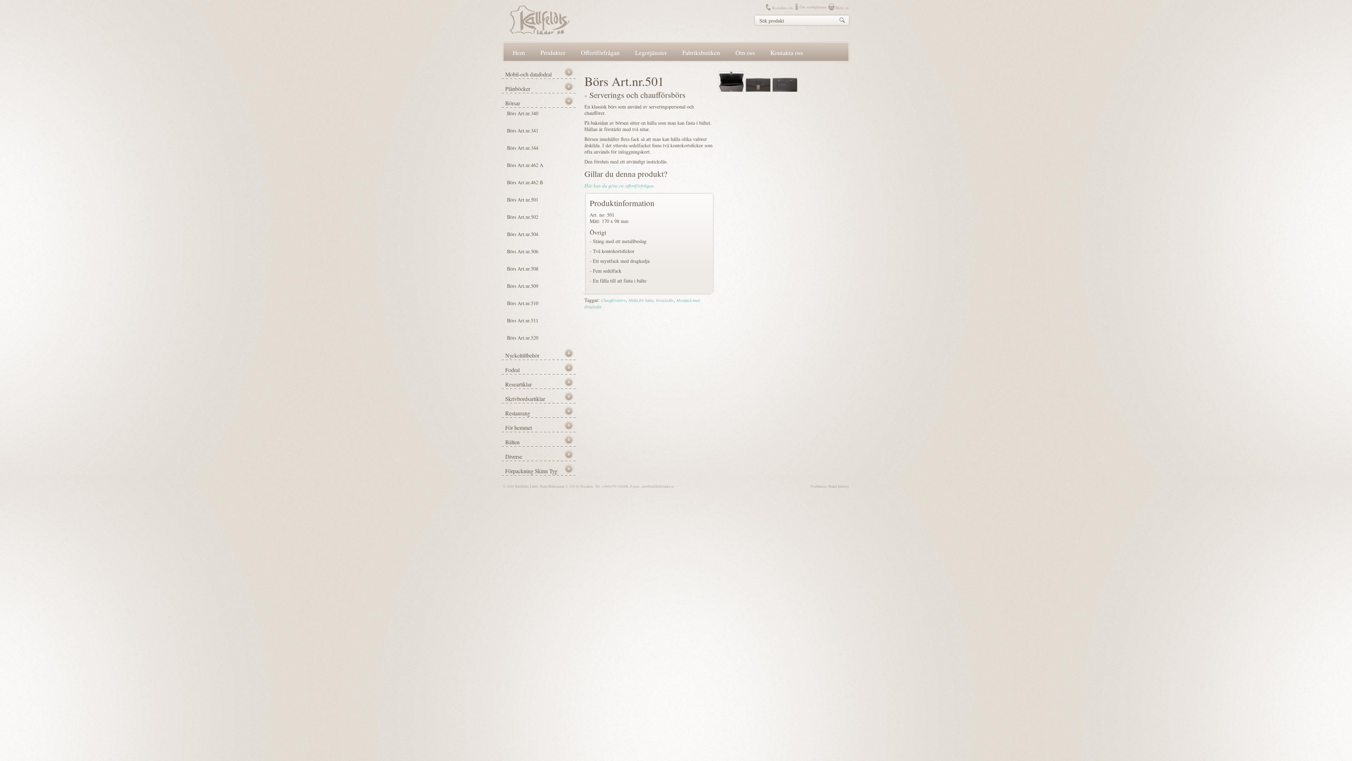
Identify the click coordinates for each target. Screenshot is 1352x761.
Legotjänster (651, 52)
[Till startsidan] (539, 32)
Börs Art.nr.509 (522, 286)
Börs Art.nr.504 (522, 234)
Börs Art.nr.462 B (525, 182)
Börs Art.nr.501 (522, 199)
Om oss (745, 52)
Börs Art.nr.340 (522, 113)
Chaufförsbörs (613, 300)
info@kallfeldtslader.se (657, 486)
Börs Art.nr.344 (522, 147)
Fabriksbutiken (701, 52)
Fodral (512, 369)
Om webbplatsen (813, 7)
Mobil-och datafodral (528, 74)
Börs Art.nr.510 (522, 303)
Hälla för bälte (640, 300)
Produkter (552, 52)
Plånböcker (517, 88)
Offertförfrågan (600, 52)
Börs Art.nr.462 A (525, 165)
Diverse (513, 456)
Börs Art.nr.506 (522, 251)
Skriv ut (842, 7)
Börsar (512, 103)
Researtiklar (518, 384)
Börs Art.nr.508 (522, 268)
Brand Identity (838, 486)
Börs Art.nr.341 (522, 130)
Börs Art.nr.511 (522, 320)
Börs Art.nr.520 (522, 337)
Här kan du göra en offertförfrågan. (619, 185)
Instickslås (665, 300)
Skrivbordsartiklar (525, 398)
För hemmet (518, 427)
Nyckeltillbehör (522, 355)
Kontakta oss (782, 7)
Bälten (512, 442)
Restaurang (517, 413)
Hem (519, 52)
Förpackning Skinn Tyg (531, 471)
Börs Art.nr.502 (522, 217)
